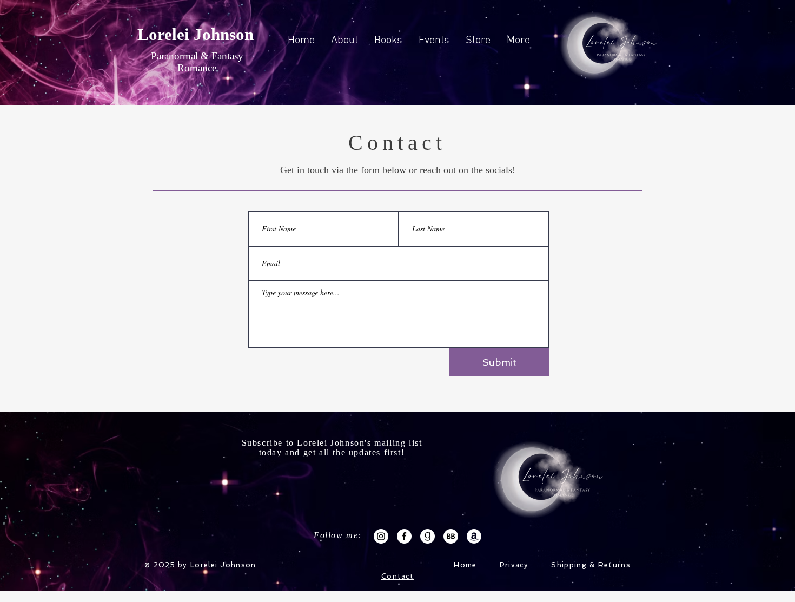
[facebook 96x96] (404, 536)
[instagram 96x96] (381, 536)
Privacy (514, 565)
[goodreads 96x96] (427, 536)
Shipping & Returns (590, 565)
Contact (397, 576)
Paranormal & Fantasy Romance (197, 62)
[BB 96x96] (450, 536)
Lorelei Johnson (195, 34)
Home (465, 565)
